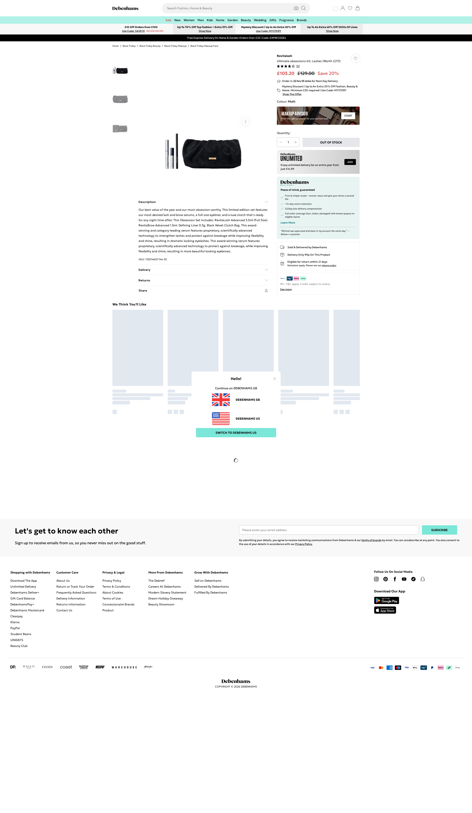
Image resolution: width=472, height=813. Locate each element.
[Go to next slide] (245, 122)
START (348, 115)
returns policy (328, 256)
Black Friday (128, 46)
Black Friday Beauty (148, 46)
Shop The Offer (291, 94)
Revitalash (284, 55)
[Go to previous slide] (161, 122)
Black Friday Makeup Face (199, 46)
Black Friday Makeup (172, 46)
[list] (203, 122)
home (115, 46)
